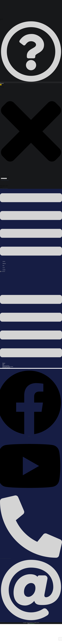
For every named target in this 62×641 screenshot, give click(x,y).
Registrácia (6, 639)
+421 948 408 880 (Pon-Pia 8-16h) (5, 558)
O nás (4, 267)
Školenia (4, 263)
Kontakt (4, 269)
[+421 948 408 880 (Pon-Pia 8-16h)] (31, 557)
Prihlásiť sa (9, 639)
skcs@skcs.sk (2, 621)
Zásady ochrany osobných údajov (29, 632)
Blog (3, 265)
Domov (4, 261)
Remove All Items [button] (3, 178)
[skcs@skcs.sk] (31, 620)
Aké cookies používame (6, 367)
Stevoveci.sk (32, 623)
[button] (31, 224)
